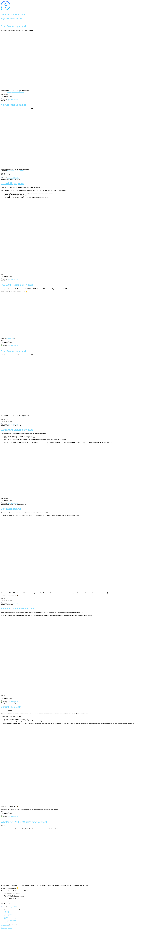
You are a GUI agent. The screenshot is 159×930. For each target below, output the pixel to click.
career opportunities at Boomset (15, 92)
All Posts (6, 911)
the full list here (10, 338)
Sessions (6, 917)
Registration (7, 916)
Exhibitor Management (10, 920)
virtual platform (8, 913)
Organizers (7, 921)
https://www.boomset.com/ (12, 18)
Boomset (13, 13)
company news (8, 914)
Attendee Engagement (10, 918)
